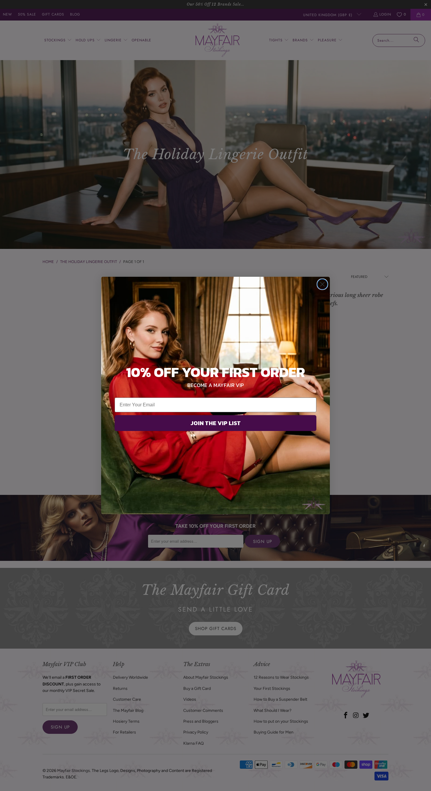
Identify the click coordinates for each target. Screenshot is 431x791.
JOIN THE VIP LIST (216, 423)
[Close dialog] (322, 284)
